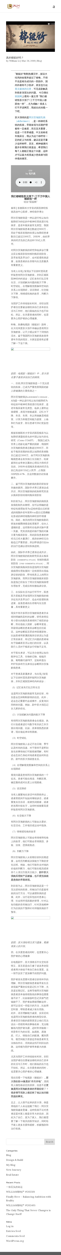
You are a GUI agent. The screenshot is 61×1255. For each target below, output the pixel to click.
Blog (39, 60)
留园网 (18, 96)
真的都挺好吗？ (15, 57)
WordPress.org (15, 1240)
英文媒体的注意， (24, 88)
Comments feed (15, 1236)
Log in (9, 1226)
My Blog (10, 1164)
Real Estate (12, 1174)
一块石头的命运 (14, 1186)
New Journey (13, 1169)
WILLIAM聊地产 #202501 (20, 1191)
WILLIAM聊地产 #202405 (20, 1205)
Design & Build (14, 1159)
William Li (14, 60)
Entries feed (13, 1231)
